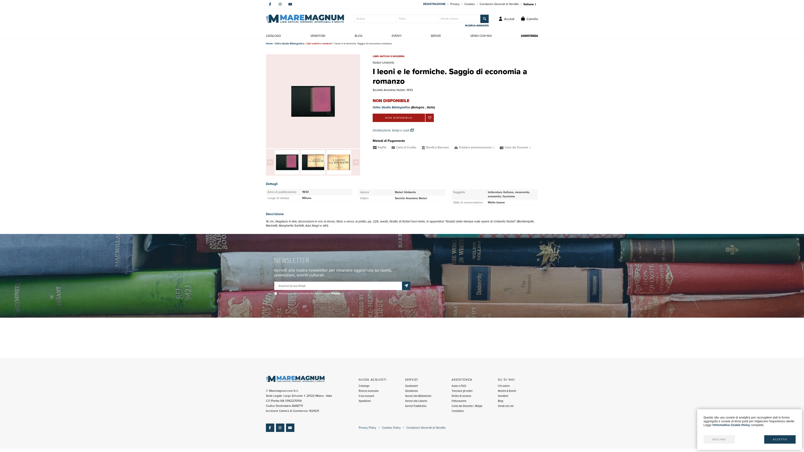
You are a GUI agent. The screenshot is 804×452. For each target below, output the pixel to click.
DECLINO (719, 439)
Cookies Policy (391, 427)
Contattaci (458, 411)
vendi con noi (481, 36)
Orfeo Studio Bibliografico (289, 43)
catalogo (273, 36)
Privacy (455, 4)
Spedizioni (365, 401)
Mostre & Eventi (507, 391)
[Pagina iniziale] (305, 19)
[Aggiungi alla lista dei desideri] (429, 118)
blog (358, 36)
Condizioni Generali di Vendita (499, 4)
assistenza (529, 36)
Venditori (503, 396)
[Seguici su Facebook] (270, 4)
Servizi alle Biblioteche (418, 396)
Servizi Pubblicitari (415, 406)
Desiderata (411, 391)
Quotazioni (411, 386)
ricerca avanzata (477, 25)
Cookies (469, 4)
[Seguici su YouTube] (290, 4)
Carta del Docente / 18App (467, 406)
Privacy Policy (367, 427)
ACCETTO (780, 439)
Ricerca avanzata (369, 391)
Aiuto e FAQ (459, 386)
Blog (500, 401)
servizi (436, 36)
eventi (396, 36)
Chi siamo (504, 386)
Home (269, 43)
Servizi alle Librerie (416, 401)
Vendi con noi (506, 406)
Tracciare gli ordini (462, 391)
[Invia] (406, 286)
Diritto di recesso (461, 396)
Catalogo (364, 386)
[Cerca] (484, 19)
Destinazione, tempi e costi (391, 130)
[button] (270, 162)
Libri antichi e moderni (319, 43)
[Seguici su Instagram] (280, 4)
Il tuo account (366, 396)
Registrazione (434, 4)
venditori (317, 36)
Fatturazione (459, 401)
